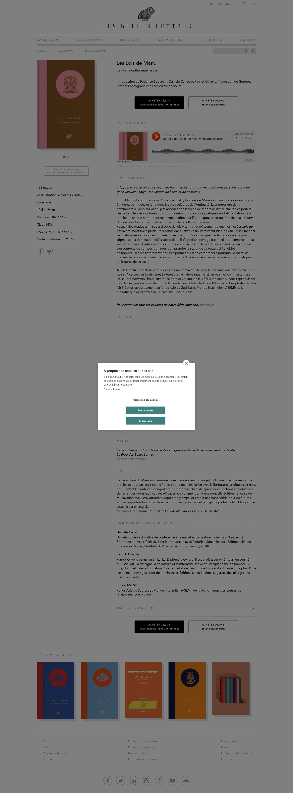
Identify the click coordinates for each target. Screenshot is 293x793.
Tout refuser (145, 420)
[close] (186, 363)
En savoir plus (112, 389)
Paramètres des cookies (145, 399)
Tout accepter (145, 410)
